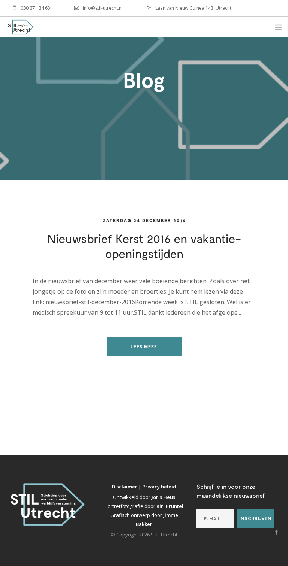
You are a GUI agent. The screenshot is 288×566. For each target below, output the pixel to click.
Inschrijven (255, 518)
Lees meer (144, 346)
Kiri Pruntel (169, 506)
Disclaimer (125, 486)
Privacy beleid (159, 486)
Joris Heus (163, 497)
